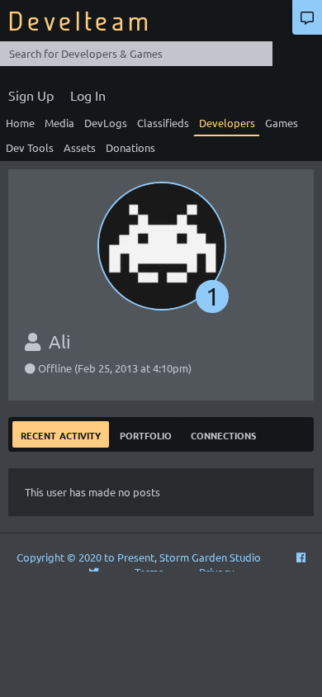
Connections (223, 434)
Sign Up (31, 95)
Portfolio (146, 434)
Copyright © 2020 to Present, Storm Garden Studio (139, 557)
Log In (88, 95)
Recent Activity (61, 434)
